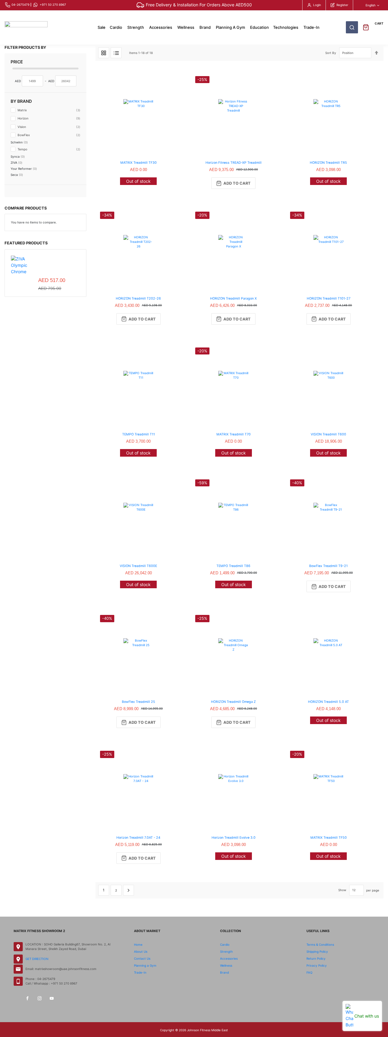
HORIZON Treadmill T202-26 (138, 298)
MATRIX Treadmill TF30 (138, 163)
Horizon (48, 118)
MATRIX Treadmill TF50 (328, 838)
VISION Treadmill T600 (328, 434)
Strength (226, 951)
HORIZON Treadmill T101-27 (328, 298)
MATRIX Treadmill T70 (233, 434)
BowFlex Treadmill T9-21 (328, 566)
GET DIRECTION (36, 959)
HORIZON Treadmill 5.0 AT (328, 702)
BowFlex (48, 135)
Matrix (48, 110)
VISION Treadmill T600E (138, 566)
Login (317, 5)
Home (138, 944)
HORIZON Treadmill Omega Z (233, 702)
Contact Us (142, 958)
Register (342, 5)
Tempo (48, 149)
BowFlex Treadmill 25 (138, 702)
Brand (224, 972)
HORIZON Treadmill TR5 (328, 163)
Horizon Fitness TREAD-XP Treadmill (234, 163)
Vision (48, 127)
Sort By (330, 53)
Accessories (229, 958)
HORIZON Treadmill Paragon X (233, 298)
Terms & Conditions (320, 944)
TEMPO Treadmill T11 (138, 434)
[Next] (128, 890)
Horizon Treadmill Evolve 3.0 (234, 838)
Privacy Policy (316, 965)
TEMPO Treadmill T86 (233, 566)
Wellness (226, 965)
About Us (140, 951)
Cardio (224, 944)
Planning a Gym (145, 965)
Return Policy (316, 958)
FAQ (309, 972)
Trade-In (140, 972)
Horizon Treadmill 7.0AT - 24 (138, 838)
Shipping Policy (317, 951)
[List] (116, 52)
